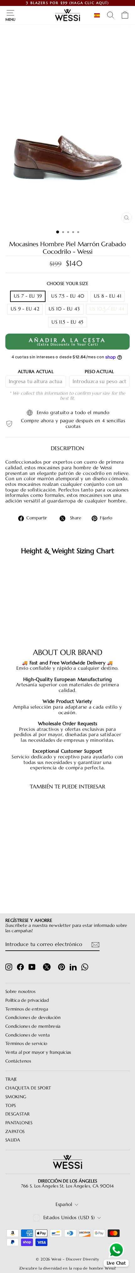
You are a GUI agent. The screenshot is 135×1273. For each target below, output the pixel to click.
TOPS (10, 1105)
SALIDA (12, 1140)
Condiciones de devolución (33, 1017)
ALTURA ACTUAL (35, 371)
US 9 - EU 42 (25, 309)
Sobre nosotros (20, 991)
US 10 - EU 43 (64, 309)
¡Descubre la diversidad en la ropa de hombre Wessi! (67, 1268)
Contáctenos (18, 1061)
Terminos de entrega (26, 1009)
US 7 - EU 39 (28, 296)
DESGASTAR (17, 1114)
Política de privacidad (27, 1000)
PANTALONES (19, 1122)
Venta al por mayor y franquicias (38, 1052)
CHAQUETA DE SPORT (28, 1088)
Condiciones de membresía (33, 1026)
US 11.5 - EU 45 (67, 322)
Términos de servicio (26, 1043)
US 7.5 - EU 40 (67, 296)
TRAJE (11, 1079)
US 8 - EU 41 (107, 296)
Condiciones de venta (27, 1035)
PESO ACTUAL (99, 371)
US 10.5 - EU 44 (107, 309)
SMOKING (15, 1096)
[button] (98, 15)
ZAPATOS (15, 1131)
